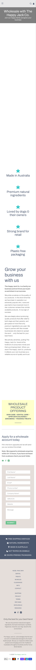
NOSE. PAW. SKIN (18, 570)
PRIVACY (18, 596)
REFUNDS (18, 602)
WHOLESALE (18, 605)
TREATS (18, 576)
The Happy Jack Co (20, 654)
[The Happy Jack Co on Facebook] (6, 461)
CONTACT (18, 588)
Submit (11, 523)
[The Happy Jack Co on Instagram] (9, 461)
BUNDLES (18, 579)
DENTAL (18, 573)
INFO (18, 585)
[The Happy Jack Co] (18, 3)
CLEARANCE (18, 582)
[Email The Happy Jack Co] (3, 461)
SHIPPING (18, 593)
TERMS (18, 599)
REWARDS (18, 608)
